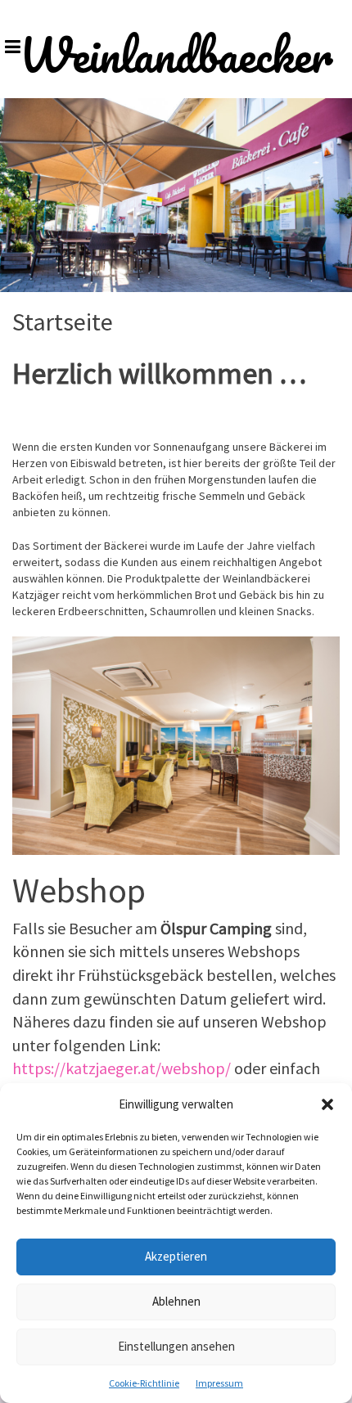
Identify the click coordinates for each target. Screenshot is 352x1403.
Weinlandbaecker (176, 54)
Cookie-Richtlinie (144, 1383)
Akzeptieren (176, 1256)
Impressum (219, 1383)
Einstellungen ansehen (176, 1346)
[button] (327, 1104)
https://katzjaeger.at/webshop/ (121, 1068)
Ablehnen (176, 1301)
